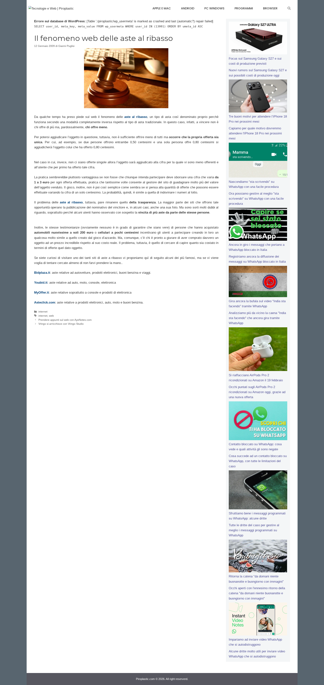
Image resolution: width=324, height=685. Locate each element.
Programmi (244, 8)
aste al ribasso (135, 117)
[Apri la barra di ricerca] (289, 8)
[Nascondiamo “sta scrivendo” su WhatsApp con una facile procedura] (258, 161)
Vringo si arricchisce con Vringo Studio (61, 323)
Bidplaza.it (42, 272)
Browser (270, 8)
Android (187, 8)
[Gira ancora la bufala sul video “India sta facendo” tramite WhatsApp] (258, 282)
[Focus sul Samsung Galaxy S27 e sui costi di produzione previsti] (258, 39)
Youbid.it (40, 282)
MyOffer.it (41, 292)
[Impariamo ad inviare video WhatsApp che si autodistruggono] (258, 620)
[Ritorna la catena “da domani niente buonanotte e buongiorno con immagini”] (258, 557)
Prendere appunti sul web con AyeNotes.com (65, 319)
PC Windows (214, 8)
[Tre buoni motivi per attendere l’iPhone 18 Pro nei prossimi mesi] (258, 96)
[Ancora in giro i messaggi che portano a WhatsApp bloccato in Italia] (258, 225)
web (51, 315)
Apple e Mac (161, 8)
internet (42, 311)
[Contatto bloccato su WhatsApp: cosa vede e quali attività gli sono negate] (258, 421)
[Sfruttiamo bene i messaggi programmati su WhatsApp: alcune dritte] (258, 490)
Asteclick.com (44, 302)
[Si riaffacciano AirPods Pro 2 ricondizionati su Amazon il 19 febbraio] (258, 350)
